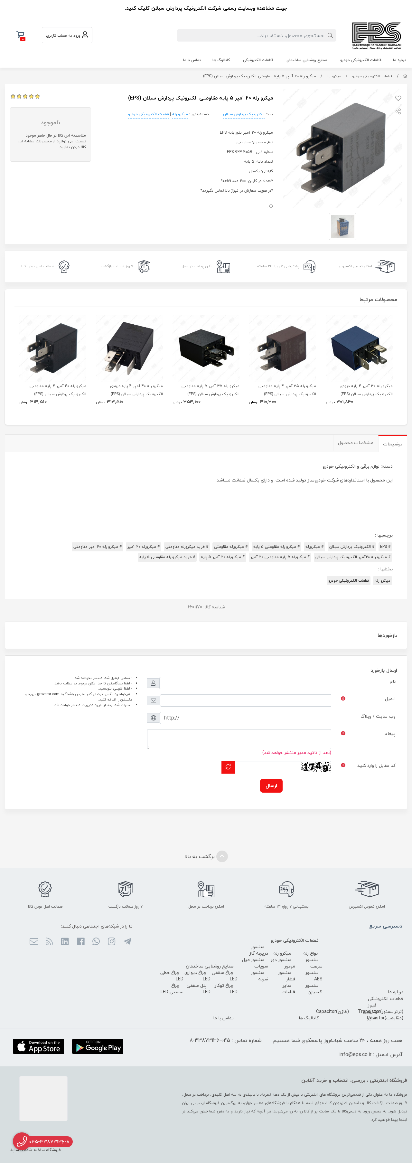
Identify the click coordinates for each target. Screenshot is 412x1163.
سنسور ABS (314, 975)
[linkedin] (65, 942)
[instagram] (111, 942)
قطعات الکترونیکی (258, 60)
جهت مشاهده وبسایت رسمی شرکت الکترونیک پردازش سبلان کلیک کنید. (206, 8)
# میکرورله (314, 546)
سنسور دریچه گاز (258, 950)
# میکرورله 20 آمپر (143, 546)
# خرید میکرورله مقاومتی (186, 546)
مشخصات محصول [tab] (355, 443)
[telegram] (127, 942)
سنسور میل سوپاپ (255, 963)
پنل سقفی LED (199, 988)
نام (393, 681)
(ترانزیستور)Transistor (380, 1011)
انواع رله (311, 953)
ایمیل (390, 699)
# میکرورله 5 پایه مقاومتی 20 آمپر (280, 557)
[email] (33, 942)
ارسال (271, 785)
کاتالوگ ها (221, 60)
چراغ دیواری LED (197, 975)
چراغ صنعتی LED (172, 988)
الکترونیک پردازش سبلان (244, 114)
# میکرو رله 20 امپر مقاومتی (97, 546)
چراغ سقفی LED (225, 975)
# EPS (385, 546)
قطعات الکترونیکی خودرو (360, 60)
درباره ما (399, 60)
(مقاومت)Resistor (385, 1018)
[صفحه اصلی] (405, 76)
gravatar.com (48, 694)
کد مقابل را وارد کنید (376, 765)
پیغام (390, 733)
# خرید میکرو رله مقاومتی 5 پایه (167, 557)
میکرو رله (334, 76)
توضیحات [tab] (392, 444)
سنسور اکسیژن (314, 988)
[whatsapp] (96, 942)
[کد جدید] (228, 767)
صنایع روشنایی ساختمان (306, 60)
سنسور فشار (286, 975)
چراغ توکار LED (226, 988)
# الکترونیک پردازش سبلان (351, 546)
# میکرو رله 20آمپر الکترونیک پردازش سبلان (352, 557)
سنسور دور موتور (283, 963)
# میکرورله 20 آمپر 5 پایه (223, 557)
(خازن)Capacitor (332, 1011)
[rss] (49, 942)
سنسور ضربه (259, 975)
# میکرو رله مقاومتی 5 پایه (276, 546)
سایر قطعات (288, 988)
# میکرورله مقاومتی (231, 546)
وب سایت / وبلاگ (378, 716)
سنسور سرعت (314, 963)
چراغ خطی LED (171, 975)
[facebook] (80, 942)
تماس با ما (192, 60)
